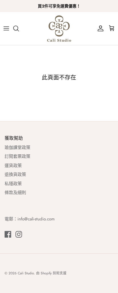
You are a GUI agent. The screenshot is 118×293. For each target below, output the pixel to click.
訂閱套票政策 (17, 156)
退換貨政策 (15, 174)
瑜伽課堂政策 (17, 147)
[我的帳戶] (99, 28)
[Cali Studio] (59, 28)
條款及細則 (15, 192)
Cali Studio (26, 273)
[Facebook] (8, 234)
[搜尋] (19, 28)
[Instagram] (18, 234)
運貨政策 (13, 165)
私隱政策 (13, 184)
